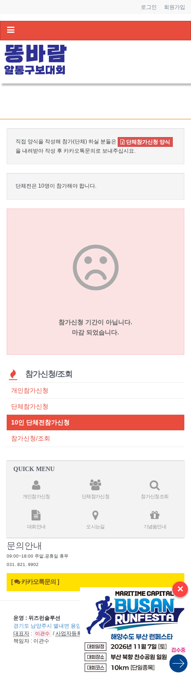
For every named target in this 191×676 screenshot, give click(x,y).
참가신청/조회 (30, 438)
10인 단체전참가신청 (40, 422)
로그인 (149, 7)
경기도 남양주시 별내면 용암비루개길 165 (64, 626)
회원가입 (174, 7)
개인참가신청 (29, 390)
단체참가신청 (29, 406)
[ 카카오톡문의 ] (35, 581)
